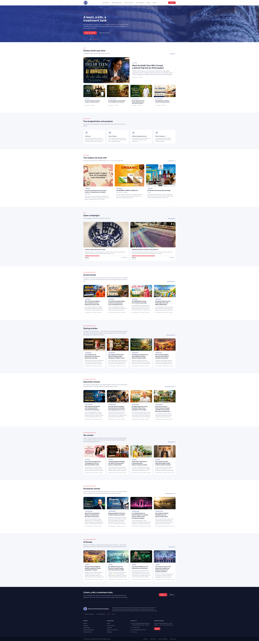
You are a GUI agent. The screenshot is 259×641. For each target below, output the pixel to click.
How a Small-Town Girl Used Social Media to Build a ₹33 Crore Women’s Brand (163, 463)
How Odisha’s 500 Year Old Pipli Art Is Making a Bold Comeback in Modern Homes (116, 356)
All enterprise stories (169, 493)
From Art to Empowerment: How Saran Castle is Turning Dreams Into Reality (96, 191)
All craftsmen (171, 160)
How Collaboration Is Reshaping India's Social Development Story (162, 101)
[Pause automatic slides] (90, 39)
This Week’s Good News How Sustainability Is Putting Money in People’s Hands (140, 356)
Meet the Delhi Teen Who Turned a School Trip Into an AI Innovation (148, 66)
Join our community (128, 2)
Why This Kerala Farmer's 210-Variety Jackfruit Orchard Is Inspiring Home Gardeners (138, 102)
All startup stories (170, 335)
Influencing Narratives (116, 2)
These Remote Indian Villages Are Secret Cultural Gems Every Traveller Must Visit (116, 302)
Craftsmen (85, 625)
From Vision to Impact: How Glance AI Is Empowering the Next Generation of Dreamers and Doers (163, 569)
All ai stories (171, 547)
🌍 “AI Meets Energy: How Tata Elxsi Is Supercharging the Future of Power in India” (116, 568)
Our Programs (106, 2)
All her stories (171, 441)
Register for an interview (112, 629)
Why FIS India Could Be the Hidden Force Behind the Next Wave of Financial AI (92, 514)
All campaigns (171, 218)
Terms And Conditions (162, 639)
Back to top (173, 639)
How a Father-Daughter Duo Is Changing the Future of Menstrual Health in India (93, 463)
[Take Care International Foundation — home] (85, 3)
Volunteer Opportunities (88, 629)
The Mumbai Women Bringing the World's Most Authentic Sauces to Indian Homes (116, 463)
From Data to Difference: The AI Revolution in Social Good (140, 567)
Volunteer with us (110, 625)
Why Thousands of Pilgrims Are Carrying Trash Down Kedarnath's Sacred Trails (92, 302)
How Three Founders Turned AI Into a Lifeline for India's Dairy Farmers (92, 101)
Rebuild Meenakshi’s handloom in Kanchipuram (145, 249)
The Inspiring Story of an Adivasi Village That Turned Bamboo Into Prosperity (116, 101)
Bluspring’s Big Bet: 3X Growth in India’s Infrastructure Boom (116, 514)
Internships (109, 627)
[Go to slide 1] (94, 39)
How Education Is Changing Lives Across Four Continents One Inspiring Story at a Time (116, 408)
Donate (171, 2)
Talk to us (172, 594)
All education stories (169, 386)
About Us (154, 2)
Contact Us (145, 639)
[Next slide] (87, 39)
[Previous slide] (84, 39)
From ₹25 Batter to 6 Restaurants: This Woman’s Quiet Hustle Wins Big (92, 356)
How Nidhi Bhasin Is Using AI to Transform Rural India (139, 302)
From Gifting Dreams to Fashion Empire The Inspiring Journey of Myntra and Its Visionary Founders (140, 515)
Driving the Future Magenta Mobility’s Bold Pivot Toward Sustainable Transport (93, 568)
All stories (172, 53)
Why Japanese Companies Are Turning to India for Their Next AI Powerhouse (92, 408)
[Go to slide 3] (97, 39)
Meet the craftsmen (90, 34)
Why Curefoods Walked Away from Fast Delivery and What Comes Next (162, 356)
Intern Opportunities (87, 632)
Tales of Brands (86, 627)
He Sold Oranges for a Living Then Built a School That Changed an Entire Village (139, 408)
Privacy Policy (153, 639)
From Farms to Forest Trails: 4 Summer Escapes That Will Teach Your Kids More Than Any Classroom (162, 409)
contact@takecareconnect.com (139, 629)
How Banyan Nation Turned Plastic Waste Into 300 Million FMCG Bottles (162, 302)
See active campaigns (104, 34)
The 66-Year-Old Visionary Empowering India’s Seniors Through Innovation (139, 463)
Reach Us (149, 2)
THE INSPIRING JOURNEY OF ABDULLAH (127, 190)
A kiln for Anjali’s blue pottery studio (95, 249)
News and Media (140, 2)
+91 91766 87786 (136, 627)
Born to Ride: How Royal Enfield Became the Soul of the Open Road (161, 514)
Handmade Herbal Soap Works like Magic (159, 190)
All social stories (170, 281)
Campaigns (109, 632)
